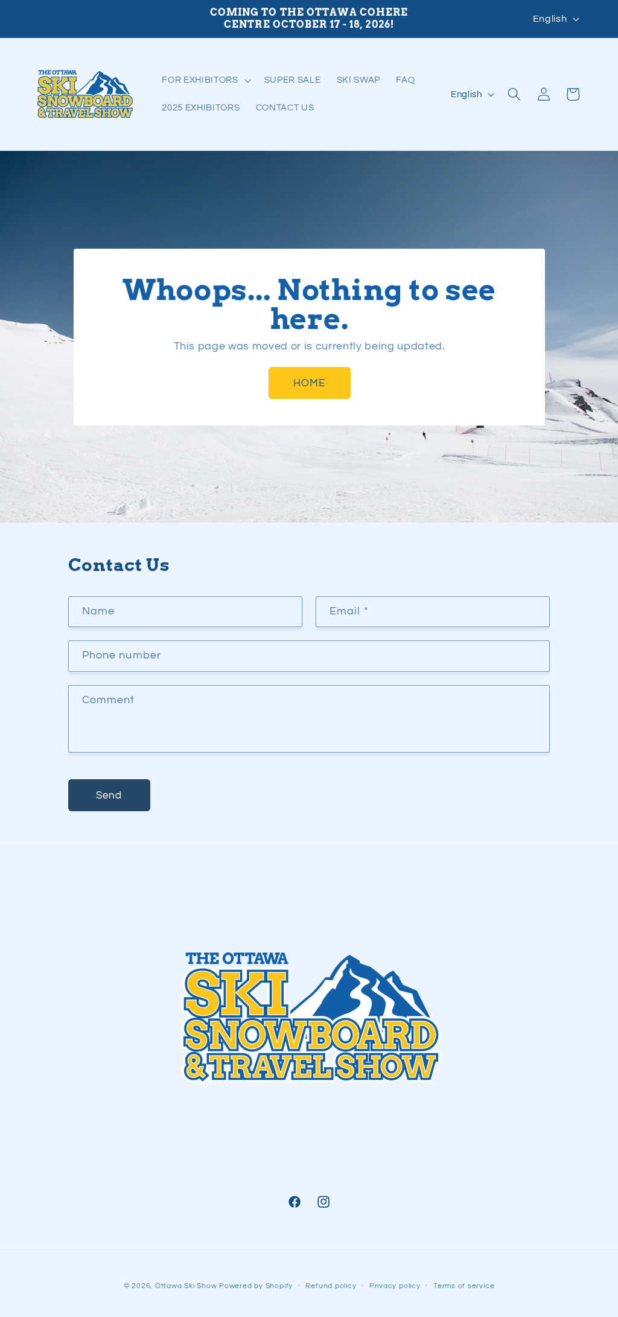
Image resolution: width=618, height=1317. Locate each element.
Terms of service (463, 1286)
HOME (309, 382)
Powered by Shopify (256, 1286)
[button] (205, 80)
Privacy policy (395, 1286)
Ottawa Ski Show (186, 1286)
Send (109, 795)
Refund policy (330, 1286)
